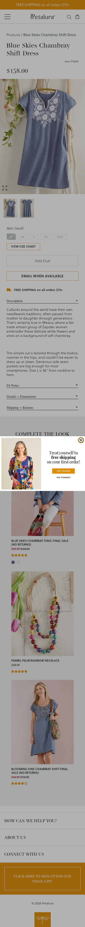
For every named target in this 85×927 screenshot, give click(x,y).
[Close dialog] (81, 440)
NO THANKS (63, 477)
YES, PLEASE (63, 471)
